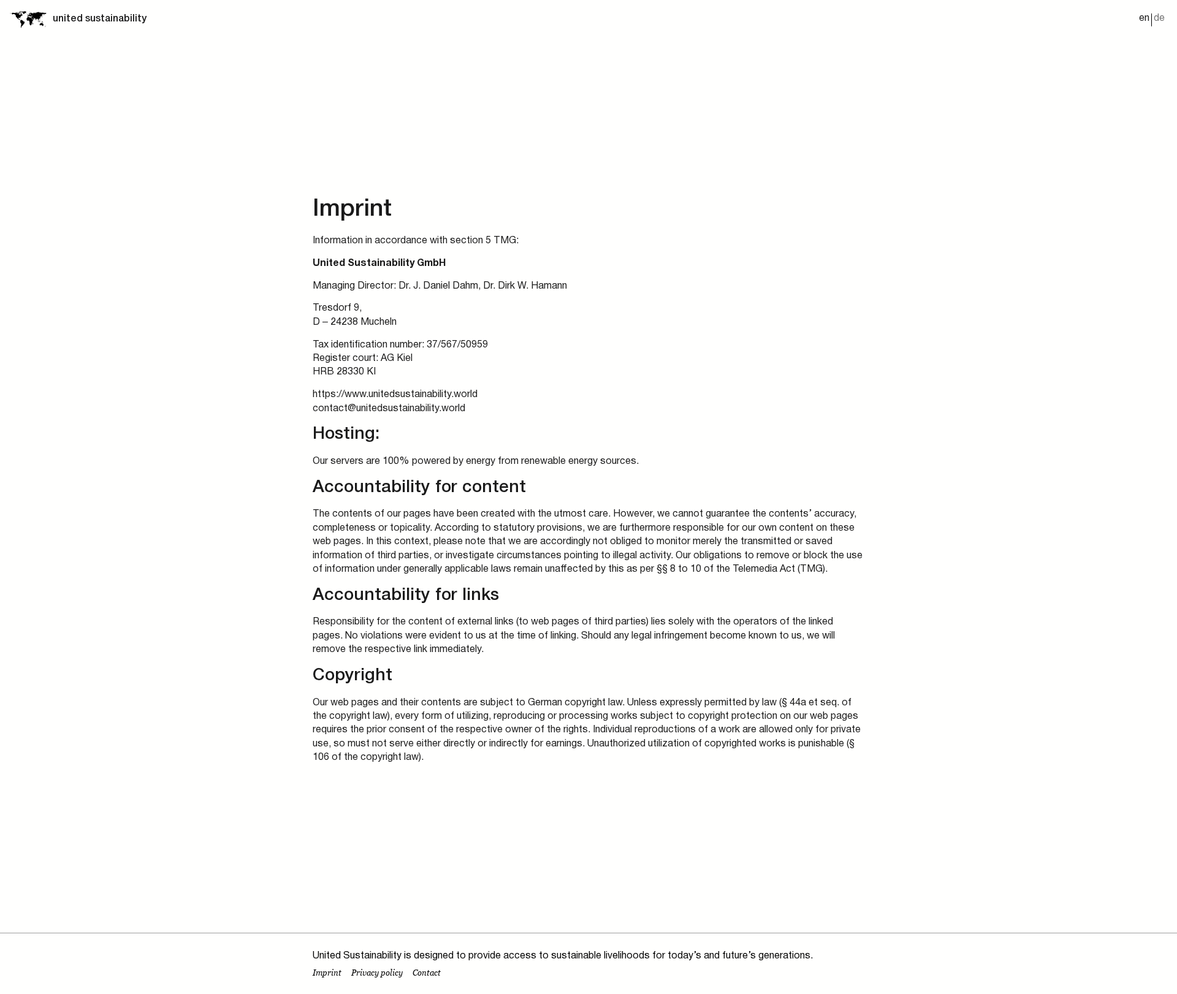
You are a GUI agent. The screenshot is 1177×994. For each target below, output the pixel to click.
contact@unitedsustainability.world (389, 408)
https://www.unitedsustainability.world (395, 394)
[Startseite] (28, 19)
